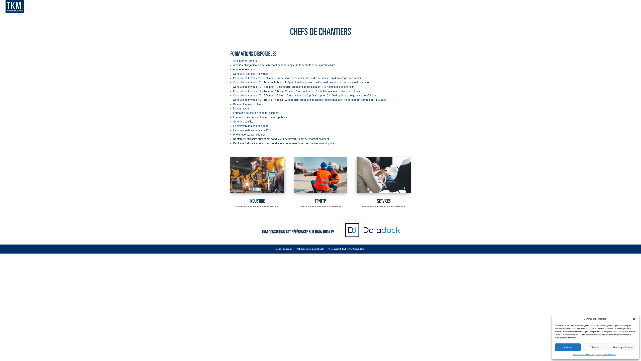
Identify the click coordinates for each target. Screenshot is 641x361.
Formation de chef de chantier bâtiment (256, 112)
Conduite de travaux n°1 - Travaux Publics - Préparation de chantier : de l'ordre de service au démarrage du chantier (301, 82)
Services (384, 200)
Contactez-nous (619, 7)
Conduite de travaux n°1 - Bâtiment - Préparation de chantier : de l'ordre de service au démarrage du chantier (297, 78)
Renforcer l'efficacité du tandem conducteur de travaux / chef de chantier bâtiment (281, 139)
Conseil (567, 7)
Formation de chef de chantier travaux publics (260, 117)
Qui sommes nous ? (547, 7)
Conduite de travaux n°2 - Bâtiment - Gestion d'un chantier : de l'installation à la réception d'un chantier (293, 86)
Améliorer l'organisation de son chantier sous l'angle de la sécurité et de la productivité (284, 65)
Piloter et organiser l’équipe (249, 134)
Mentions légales (283, 249)
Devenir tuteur (241, 108)
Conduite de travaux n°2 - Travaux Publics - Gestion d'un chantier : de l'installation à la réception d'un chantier (297, 91)
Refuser (595, 347)
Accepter (568, 347)
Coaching (599, 7)
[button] (634, 319)
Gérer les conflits (243, 121)
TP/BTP (320, 200)
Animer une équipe (244, 69)
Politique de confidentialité (583, 354)
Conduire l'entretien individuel (250, 73)
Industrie (257, 200)
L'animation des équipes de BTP (252, 126)
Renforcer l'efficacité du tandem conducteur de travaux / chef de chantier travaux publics (285, 143)
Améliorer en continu (245, 60)
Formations (583, 7)
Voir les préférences (623, 347)
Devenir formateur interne (248, 104)
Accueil (527, 7)
